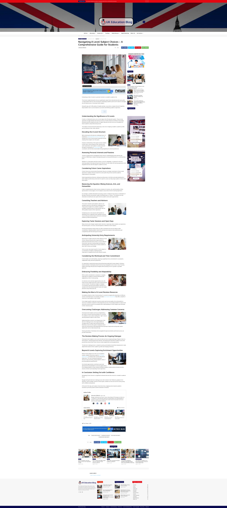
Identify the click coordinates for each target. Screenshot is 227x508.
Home (79, 35)
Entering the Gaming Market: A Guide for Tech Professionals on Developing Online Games (108, 496)
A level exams (97, 147)
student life (129, 103)
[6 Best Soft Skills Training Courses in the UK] (117, 486)
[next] (148, 1)
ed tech (129, 98)
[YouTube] (105, 403)
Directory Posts (91, 415)
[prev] (146, 1)
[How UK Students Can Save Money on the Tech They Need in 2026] (136, 79)
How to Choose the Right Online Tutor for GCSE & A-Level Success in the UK (99, 1)
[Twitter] (141, 22)
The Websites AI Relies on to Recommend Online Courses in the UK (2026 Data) (142, 461)
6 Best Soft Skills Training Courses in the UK (125, 485)
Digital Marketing (138, 459)
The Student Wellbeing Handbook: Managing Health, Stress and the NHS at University (139, 102)
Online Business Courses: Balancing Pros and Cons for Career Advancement (126, 490)
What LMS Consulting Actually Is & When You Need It (138, 96)
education (84, 38)
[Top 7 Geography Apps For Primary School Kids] (99, 492)
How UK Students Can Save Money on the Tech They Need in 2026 (135, 87)
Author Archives (121, 407)
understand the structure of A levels (95, 136)
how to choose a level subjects (115, 435)
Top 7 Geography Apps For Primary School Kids (107, 490)
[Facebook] (137, 22)
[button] (144, 22)
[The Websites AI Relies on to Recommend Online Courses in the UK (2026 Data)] (142, 453)
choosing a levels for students (96, 435)
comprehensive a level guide (106, 435)
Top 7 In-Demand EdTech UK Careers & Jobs (119, 418)
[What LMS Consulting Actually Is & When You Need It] (130, 97)
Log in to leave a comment (95, 475)
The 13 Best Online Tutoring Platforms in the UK (98, 418)
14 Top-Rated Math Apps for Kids (88, 418)
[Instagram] (139, 22)
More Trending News (87, 86)
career (81, 35)
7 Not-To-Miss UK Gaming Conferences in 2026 (107, 485)
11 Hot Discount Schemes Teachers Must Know (108, 418)
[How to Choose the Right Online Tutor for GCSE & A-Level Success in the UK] (130, 92)
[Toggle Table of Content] (104, 112)
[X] (94, 403)
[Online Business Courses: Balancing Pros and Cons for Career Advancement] (117, 492)
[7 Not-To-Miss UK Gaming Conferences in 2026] (99, 486)
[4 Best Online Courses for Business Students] (117, 497)
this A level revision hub (109, 296)
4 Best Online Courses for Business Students (125, 495)
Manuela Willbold (82, 47)
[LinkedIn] (109, 403)
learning (129, 92)
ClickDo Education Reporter (132, 88)
